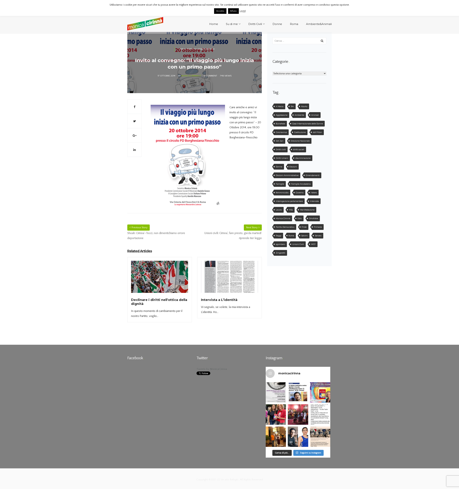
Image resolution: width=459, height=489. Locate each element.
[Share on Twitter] (134, 121)
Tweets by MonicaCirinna (212, 369)
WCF (313, 244)
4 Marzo (279, 106)
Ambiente (299, 115)
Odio (299, 218)
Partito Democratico (285, 227)
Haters (314, 192)
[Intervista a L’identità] (229, 279)
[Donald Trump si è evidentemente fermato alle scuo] (320, 414)
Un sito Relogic (229, 479)
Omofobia (313, 218)
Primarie (318, 227)
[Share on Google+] (134, 135)
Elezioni (293, 166)
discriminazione (303, 158)
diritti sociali (298, 149)
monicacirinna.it (191, 75)
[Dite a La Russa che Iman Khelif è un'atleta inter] (298, 437)
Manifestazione (307, 210)
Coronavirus (281, 132)
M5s (291, 210)
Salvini (304, 235)
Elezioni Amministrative (287, 175)
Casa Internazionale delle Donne (307, 123)
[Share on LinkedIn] (134, 149)
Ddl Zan (279, 141)
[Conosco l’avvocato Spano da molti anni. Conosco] (298, 392)
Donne (279, 166)
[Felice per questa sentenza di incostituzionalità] (320, 437)
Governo (300, 192)
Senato (318, 235)
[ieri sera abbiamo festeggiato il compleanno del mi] (276, 437)
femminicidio (282, 192)
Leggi (243, 10)
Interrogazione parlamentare (289, 201)
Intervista (314, 201)
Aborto (304, 106)
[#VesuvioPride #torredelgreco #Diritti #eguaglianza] (276, 414)
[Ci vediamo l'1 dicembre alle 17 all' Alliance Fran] (320, 392)
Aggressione (281, 115)
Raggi (278, 235)
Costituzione (300, 132)
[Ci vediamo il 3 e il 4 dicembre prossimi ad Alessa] (276, 392)
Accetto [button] (220, 11)
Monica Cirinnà (283, 218)
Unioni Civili (298, 244)
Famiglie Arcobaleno (301, 184)
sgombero (280, 244)
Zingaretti (280, 253)
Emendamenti (313, 175)
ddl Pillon (317, 132)
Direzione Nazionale (300, 141)
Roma (291, 235)
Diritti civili (281, 149)
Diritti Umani (282, 158)
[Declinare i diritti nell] (159, 279)
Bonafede (280, 123)
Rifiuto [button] (233, 11)
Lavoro (279, 210)
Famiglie (280, 184)
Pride (304, 227)
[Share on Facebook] (134, 106)
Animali (315, 115)
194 (292, 106)
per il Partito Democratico (197, 49)
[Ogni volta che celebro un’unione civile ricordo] (298, 414)
